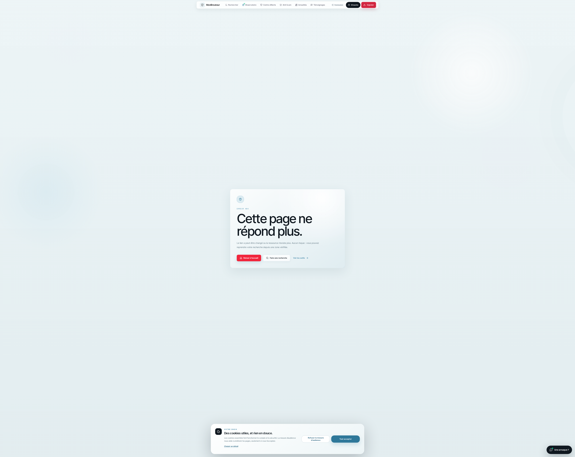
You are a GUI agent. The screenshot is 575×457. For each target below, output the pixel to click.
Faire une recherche (278, 258)
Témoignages (319, 5)
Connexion (338, 5)
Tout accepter (345, 439)
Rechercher (233, 5)
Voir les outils (299, 258)
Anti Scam (287, 5)
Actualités (302, 5)
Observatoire (250, 5)
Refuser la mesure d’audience (316, 439)
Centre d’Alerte (269, 5)
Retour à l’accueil (250, 258)
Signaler (370, 5)
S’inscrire (354, 5)
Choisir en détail (231, 446)
